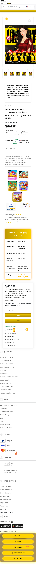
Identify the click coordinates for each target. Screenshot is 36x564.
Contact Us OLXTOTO (7, 361)
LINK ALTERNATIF (19, 552)
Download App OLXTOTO (8, 405)
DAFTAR (18, 315)
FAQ (1, 421)
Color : (10, 149)
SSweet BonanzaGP (6, 493)
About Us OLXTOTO (6, 357)
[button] (29, 20)
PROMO (19, 536)
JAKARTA (3, 509)
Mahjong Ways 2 (6, 496)
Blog (1, 418)
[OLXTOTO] (9, 4)
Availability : (9, 142)
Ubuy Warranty (5, 390)
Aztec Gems (4, 506)
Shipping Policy (5, 380)
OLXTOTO (8, 106)
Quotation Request (6, 364)
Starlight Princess (6, 490)
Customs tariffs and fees (9, 377)
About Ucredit (5, 425)
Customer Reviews (6, 412)
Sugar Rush (4, 503)
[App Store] (6, 526)
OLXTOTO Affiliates (6, 428)
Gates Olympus (5, 486)
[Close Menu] (2, 4)
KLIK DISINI (8, 223)
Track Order (4, 374)
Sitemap (3, 370)
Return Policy (4, 415)
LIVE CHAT (19, 558)
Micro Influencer (5, 383)
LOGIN (9, 10)
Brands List (4, 408)
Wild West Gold (5, 499)
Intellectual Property (7, 367)
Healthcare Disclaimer (8, 393)
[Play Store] (17, 526)
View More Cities (6, 512)
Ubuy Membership (6, 386)
